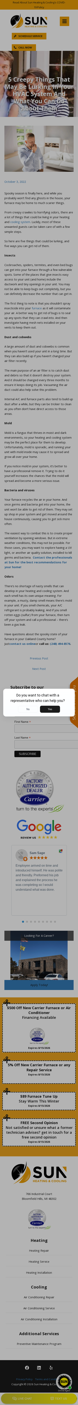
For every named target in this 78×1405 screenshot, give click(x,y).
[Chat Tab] (39, 702)
